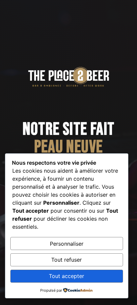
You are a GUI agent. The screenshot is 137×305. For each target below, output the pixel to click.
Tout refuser (66, 259)
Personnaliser (66, 243)
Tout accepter (66, 276)
